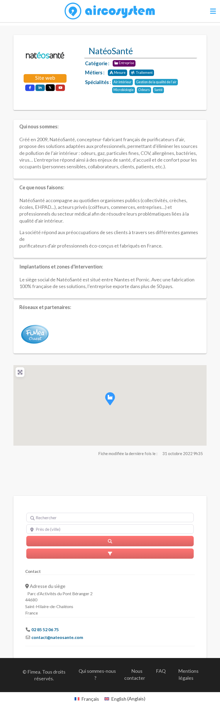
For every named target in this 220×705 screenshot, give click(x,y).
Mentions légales (188, 674)
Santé (158, 90)
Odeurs (144, 90)
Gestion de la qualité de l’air (156, 82)
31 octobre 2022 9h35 (182, 453)
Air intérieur (122, 82)
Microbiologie (123, 90)
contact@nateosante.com (57, 637)
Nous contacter (134, 674)
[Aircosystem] (110, 11)
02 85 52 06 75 (45, 629)
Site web (45, 78)
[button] (110, 399)
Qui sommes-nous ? (97, 674)
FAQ (161, 671)
